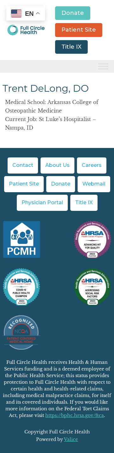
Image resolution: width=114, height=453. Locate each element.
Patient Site (78, 29)
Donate (72, 12)
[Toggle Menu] (103, 67)
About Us (57, 165)
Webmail (93, 184)
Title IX (71, 46)
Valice (71, 439)
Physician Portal (42, 202)
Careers (92, 165)
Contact (22, 165)
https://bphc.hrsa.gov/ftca (74, 415)
